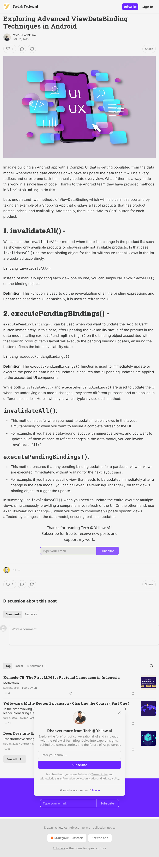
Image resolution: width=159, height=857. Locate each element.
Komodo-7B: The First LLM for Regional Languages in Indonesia (61, 677)
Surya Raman (28, 717)
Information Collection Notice (78, 778)
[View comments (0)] (22, 49)
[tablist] (21, 614)
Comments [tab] (13, 614)
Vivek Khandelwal (25, 35)
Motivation (11, 683)
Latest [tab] (19, 666)
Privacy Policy (110, 778)
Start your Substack (68, 838)
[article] (79, 685)
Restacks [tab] (31, 614)
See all (12, 759)
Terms (86, 828)
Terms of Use (99, 774)
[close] (119, 712)
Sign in (147, 7)
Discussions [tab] (35, 666)
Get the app (100, 838)
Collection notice (104, 828)
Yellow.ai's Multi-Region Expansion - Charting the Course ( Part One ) (66, 703)
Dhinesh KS (28, 743)
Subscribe (130, 6)
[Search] (151, 666)
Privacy (74, 828)
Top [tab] (8, 666)
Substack (59, 848)
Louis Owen (29, 687)
